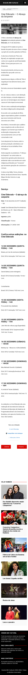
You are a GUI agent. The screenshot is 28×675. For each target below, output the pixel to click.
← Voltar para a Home (14, 437)
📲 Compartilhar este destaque (14, 433)
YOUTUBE (15, 663)
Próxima (21, 447)
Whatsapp (4, 650)
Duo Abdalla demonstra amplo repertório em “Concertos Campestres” (13, 503)
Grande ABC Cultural (10, 3)
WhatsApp (16, 429)
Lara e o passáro (9, 622)
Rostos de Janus (9, 600)
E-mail (11, 429)
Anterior (6, 447)
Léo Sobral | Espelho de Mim (13, 578)
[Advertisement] (14, 465)
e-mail (15, 648)
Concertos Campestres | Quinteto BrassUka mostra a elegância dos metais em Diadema (13, 530)
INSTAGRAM (19, 661)
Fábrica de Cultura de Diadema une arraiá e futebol (13, 556)
